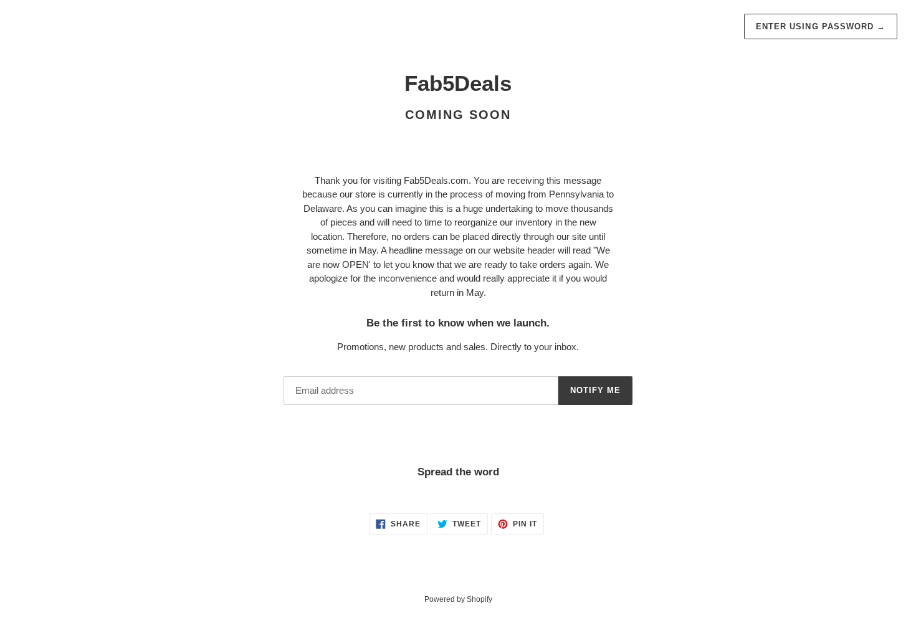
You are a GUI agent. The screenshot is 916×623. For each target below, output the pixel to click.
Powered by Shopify (458, 599)
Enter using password (820, 26)
